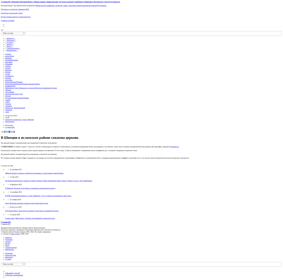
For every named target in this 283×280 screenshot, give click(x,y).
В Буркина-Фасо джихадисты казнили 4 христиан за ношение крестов (31, 211)
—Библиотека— (11, 50)
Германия (8, 64)
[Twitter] (12, 131)
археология (9, 56)
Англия (8, 54)
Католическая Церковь (13, 82)
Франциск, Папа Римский (15, 108)
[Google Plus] (14, 131)
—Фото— (9, 46)
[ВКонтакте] (5, 131)
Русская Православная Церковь (17, 98)
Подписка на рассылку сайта (12, 13)
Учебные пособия (7, 21)
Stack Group (15, 234)
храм (7, 112)
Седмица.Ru (10, 127)
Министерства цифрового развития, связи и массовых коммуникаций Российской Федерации (70, 6)
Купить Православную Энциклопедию (15, 17)
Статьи (8, 242)
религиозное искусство (14, 94)
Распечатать (9, 122)
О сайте (8, 259)
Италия (8, 78)
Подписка (9, 253)
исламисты (9, 76)
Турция (8, 104)
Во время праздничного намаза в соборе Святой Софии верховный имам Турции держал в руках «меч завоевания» (48, 181)
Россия (8, 96)
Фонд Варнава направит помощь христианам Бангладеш (26, 203)
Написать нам (10, 255)
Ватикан (8, 58)
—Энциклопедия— (12, 48)
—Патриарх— (10, 40)
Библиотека (9, 249)
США (7, 102)
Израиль (8, 70)
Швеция (31, 120)
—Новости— (10, 38)
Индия (7, 72)
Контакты (9, 257)
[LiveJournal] (7, 131)
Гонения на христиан (13, 120)
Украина (8, 106)
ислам (7, 74)
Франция (8, 110)
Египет (8, 68)
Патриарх (9, 240)
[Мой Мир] (9, 131)
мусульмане (9, 92)
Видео (7, 244)
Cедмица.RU (6, 222)
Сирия (7, 100)
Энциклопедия (11, 247)
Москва (8, 90)
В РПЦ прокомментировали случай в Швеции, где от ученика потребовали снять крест (38, 196)
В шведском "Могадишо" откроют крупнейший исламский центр (30, 218)
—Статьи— (9, 42)
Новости (8, 238)
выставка (8, 62)
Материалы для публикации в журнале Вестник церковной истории (31, 88)
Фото (7, 245)
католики (8, 80)
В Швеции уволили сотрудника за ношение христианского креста (30, 188)
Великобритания (11, 60)
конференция (10, 86)
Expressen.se (174, 147)
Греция (8, 66)
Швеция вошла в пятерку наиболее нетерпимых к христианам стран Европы (34, 173)
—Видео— (9, 44)
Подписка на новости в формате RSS (15, 9)
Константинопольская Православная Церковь (22, 84)
